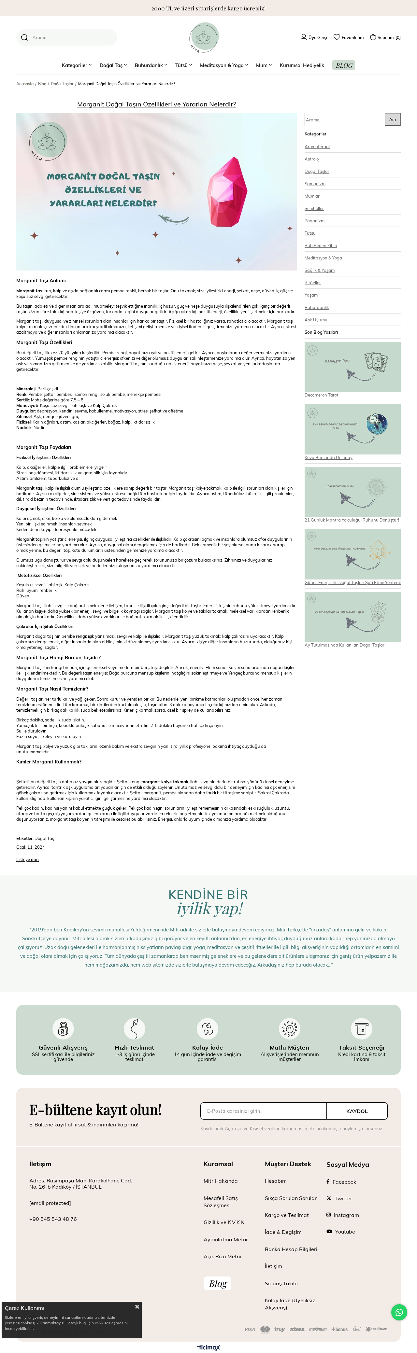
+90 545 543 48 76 (53, 1219)
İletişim (273, 1265)
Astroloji (313, 158)
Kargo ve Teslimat (287, 1214)
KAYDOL (357, 1111)
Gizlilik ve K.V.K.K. (225, 1222)
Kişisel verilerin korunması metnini (285, 1128)
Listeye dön (27, 859)
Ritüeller (313, 282)
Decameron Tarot (321, 395)
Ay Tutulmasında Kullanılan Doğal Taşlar (344, 645)
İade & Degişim (283, 1231)
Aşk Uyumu (316, 319)
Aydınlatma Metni (225, 1239)
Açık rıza (233, 1128)
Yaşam (311, 295)
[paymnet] (316, 1329)
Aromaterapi (317, 146)
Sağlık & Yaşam (320, 270)
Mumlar (312, 196)
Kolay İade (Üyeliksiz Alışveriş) (290, 1304)
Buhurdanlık (317, 307)
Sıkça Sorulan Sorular (291, 1197)
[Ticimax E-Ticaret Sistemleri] (208, 1348)
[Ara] (24, 37)
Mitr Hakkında (221, 1180)
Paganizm (314, 220)
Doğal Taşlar (317, 171)
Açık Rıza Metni (222, 1256)
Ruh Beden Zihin (321, 245)
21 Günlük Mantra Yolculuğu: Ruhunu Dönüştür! (352, 520)
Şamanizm (315, 183)
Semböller (314, 208)
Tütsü (310, 233)
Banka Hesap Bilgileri (291, 1249)
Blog (217, 1283)
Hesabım (276, 1180)
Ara (392, 119)
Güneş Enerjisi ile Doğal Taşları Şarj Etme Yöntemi (353, 582)
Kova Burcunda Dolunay (328, 457)
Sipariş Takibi (281, 1283)
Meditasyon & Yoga (323, 257)
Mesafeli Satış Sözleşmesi (221, 1201)
